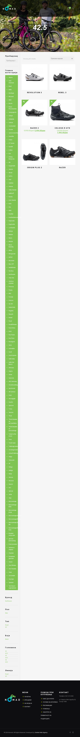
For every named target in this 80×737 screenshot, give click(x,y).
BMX (10, 100)
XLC (10, 487)
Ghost (10, 172)
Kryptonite (12, 224)
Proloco (11, 300)
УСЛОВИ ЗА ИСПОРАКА (50, 702)
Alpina (10, 77)
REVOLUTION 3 (34, 92)
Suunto (11, 402)
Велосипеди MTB (12, 506)
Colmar (11, 122)
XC (6, 627)
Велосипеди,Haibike (13, 515)
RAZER (62, 167)
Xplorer (11, 491)
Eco (10, 153)
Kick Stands (12, 200)
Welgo (11, 467)
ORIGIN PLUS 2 (34, 167)
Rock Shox (12, 328)
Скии (10, 572)
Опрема (11, 553)
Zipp (10, 498)
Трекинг (11, 582)
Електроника (13, 544)
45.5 (6, 662)
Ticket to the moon (12, 435)
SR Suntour (12, 392)
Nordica (11, 271)
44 (6, 655)
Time (10, 439)
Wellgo (11, 470)
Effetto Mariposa (11, 158)
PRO (10, 293)
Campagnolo (12, 112)
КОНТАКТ (27, 706)
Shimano (11, 367)
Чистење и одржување (12, 587)
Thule (10, 416)
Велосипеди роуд (12, 511)
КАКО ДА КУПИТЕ (48, 698)
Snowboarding (13, 385)
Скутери (11, 579)
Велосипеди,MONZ (13, 519)
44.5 (6, 657)
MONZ (10, 257)
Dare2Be (11, 136)
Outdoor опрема (11, 282)
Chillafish (11, 119)
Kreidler (11, 214)
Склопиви (12, 575)
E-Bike (10, 150)
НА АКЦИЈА (28, 703)
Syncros (11, 405)
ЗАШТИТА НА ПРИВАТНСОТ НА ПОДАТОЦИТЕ (46, 715)
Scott (10, 352)
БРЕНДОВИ (27, 700)
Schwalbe (12, 348)
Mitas (10, 250)
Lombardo (12, 227)
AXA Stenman (11, 82)
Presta (10, 290)
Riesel (10, 317)
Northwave (12, 274)
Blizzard (11, 96)
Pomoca (11, 286)
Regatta (11, 310)
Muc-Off (11, 264)
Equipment (12, 166)
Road (10, 321)
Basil (10, 86)
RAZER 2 (34, 128)
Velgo (10, 456)
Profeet (11, 297)
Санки (10, 562)
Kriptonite (11, 221)
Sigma (10, 371)
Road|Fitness (13, 324)
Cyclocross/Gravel (13, 133)
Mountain (11, 260)
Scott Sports (12, 355)
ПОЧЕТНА (27, 696)
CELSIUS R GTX (62, 128)
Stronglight (12, 398)
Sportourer (12, 388)
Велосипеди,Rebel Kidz (13, 529)
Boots (10, 103)
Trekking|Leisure (13, 446)
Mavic (10, 238)
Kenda (10, 197)
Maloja (11, 231)
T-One (10, 409)
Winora (11, 477)
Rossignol (12, 341)
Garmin (11, 169)
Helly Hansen (12, 190)
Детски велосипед (12, 539)
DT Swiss (11, 143)
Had (10, 179)
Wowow (11, 480)
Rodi (10, 331)
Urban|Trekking (13, 453)
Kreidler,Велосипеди (13, 217)
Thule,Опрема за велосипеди (13, 428)
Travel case (12, 443)
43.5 (6, 653)
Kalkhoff (11, 193)
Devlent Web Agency (41, 732)
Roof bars (12, 335)
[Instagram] (73, 732)
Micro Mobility (11, 246)
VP (9, 463)
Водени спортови (12, 534)
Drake (10, 140)
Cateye (11, 115)
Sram (10, 395)
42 (6, 651)
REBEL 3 (62, 92)
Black (7, 639)
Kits (10, 207)
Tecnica (11, 412)
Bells (10, 89)
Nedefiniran (12, 267)
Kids (10, 203)
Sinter (10, 374)
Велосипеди (12, 501)
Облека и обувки (11, 548)
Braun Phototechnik (13, 108)
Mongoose (12, 253)
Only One (11, 278)
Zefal (10, 494)
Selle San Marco (11, 363)
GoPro (10, 176)
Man (6, 613)
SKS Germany (13, 381)
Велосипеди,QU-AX (13, 523)
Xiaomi (11, 484)
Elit (9, 162)
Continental (12, 126)
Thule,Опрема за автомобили (13, 421)
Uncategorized (13, 450)
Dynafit (11, 146)
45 (6, 660)
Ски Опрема (12, 568)
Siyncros (11, 378)
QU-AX (11, 304)
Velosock (11, 460)
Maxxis (11, 241)
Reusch (11, 314)
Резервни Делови (12, 557)
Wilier (10, 474)
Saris (10, 345)
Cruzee (11, 129)
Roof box (11, 338)
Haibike (11, 183)
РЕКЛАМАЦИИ (47, 705)
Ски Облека (12, 565)
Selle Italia (12, 359)
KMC (10, 210)
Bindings (11, 93)
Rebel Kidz (12, 307)
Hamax (11, 186)
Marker (11, 234)
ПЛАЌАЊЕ (46, 708)
